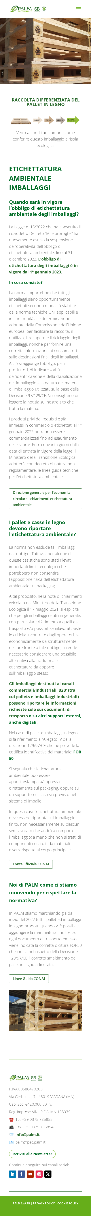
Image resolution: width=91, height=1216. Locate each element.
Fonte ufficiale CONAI (31, 864)
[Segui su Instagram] (39, 1174)
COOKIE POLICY (67, 1203)
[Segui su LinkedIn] (12, 1174)
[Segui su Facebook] (21, 1174)
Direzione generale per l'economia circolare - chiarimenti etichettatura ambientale (42, 498)
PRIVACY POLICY (44, 1203)
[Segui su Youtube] (30, 1174)
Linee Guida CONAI (29, 978)
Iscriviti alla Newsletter (32, 1154)
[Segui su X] (47, 1174)
